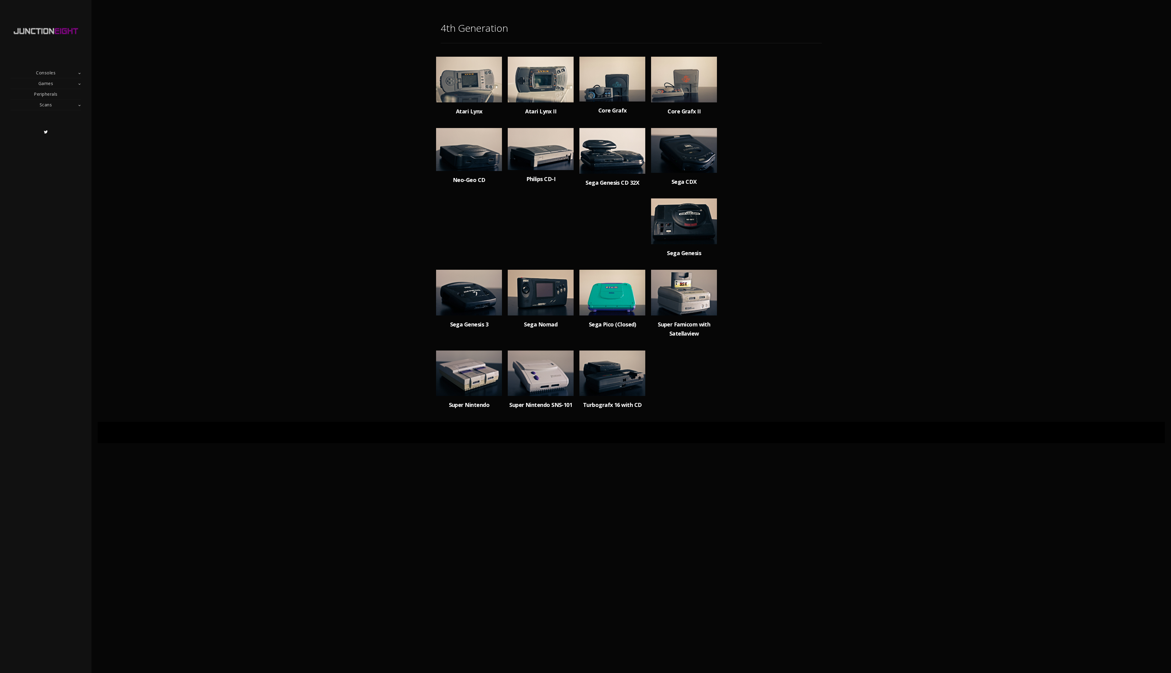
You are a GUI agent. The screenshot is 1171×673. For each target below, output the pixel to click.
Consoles (46, 73)
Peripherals (46, 94)
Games (45, 83)
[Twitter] (46, 132)
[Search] (817, 74)
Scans (46, 105)
